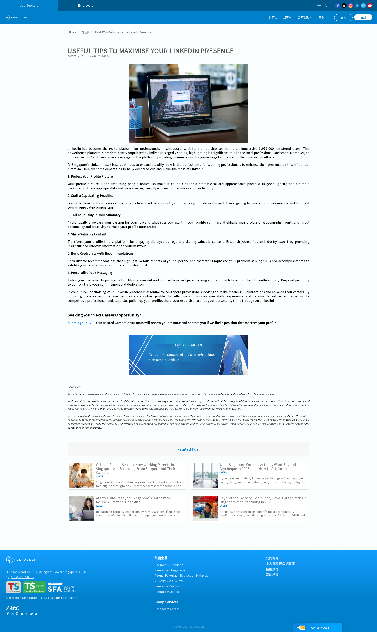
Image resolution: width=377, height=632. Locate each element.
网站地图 (272, 574)
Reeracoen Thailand (169, 565)
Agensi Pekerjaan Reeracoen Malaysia (182, 575)
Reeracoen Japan (167, 591)
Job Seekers (29, 5)
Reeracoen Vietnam (169, 586)
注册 (363, 17)
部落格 (287, 17)
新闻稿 (273, 17)
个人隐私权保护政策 (280, 563)
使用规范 (272, 569)
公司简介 (272, 558)
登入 (343, 17)
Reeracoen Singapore (170, 570)
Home (72, 32)
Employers (85, 5)
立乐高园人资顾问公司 (169, 581)
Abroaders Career (167, 609)
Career (72, 56)
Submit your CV (80, 322)
